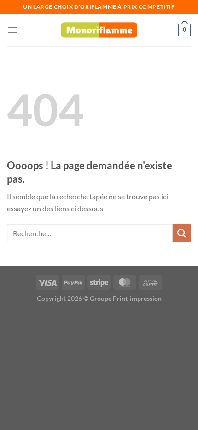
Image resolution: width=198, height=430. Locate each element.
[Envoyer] (182, 233)
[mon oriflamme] (99, 30)
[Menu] (12, 29)
